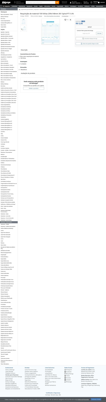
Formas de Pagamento (87, 367)
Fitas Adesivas (4, 169)
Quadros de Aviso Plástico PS (7, 333)
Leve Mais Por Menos (51, 375)
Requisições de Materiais (52, 9)
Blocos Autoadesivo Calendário (7, 67)
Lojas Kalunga (9, 371)
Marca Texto (3, 25)
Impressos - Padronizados (6, 222)
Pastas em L (3, 271)
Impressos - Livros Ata (5, 216)
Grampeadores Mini (5, 191)
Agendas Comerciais (5, 34)
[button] (23, 21)
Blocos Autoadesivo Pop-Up (7, 75)
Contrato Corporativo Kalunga (13, 376)
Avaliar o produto (33, 88)
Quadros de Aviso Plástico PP (7, 331)
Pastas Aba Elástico (5, 265)
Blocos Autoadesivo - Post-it (7, 14)
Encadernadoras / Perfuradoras (7, 158)
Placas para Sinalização (6, 287)
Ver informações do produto (52, 16)
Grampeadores (4, 187)
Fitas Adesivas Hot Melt (6, 173)
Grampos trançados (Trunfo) (7, 200)
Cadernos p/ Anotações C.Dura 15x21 (9, 96)
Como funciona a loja (30, 370)
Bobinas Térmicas (4, 16)
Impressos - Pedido (5, 224)
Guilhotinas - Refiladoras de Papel (8, 204)
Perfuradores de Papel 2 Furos (7, 281)
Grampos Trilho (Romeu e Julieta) (8, 202)
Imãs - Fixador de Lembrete (7, 206)
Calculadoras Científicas (6, 106)
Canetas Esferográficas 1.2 (6, 127)
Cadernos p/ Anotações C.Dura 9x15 (8, 98)
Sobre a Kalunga (9, 370)
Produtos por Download (31, 383)
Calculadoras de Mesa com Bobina (8, 113)
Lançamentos (48, 373)
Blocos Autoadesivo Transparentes (8, 77)
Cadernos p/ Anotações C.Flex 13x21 (8, 100)
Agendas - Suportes (5, 32)
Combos (47, 380)
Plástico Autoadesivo (5, 296)
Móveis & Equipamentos (6, 252)
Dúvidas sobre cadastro (31, 371)
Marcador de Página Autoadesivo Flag (8, 247)
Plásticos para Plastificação (6, 298)
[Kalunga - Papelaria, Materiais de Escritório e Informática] (6, 2)
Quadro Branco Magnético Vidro (8, 319)
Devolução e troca (30, 378)
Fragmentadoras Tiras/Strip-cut (7, 185)
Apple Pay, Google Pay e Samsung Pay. (90, 385)
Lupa (2, 241)
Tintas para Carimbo (5, 358)
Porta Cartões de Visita (6, 302)
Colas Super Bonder (5, 142)
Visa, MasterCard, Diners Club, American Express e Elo (88, 371)
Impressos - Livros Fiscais (6, 220)
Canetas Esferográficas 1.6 (6, 129)
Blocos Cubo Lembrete (6, 79)
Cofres (2, 135)
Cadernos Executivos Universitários (8, 92)
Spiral (40, 16)
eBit (60, 395)
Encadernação (4, 156)
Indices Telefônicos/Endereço (7, 228)
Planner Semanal (4, 294)
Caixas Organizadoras (5, 20)
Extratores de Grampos (6, 164)
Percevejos (3, 277)
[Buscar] (57, 2)
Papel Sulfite (3, 27)
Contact (2, 146)
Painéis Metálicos (4, 256)
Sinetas (2, 348)
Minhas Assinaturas (50, 385)
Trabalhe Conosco (10, 373)
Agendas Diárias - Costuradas (7, 38)
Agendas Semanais (5, 50)
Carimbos (3, 131)
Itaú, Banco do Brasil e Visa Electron (89, 380)
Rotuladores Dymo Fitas (6, 346)
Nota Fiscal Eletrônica (30, 382)
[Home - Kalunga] (19, 9)
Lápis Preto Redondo (5, 232)
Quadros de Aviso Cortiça (6, 329)
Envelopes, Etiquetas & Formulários (8, 160)
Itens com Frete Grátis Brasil (52, 378)
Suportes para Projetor (6, 352)
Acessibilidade (49, 370)
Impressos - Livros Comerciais (7, 218)
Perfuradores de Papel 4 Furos (7, 283)
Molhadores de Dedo (5, 250)
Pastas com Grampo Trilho (6, 269)
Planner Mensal (4, 292)
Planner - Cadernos (5, 290)
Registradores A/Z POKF (6, 339)
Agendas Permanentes (6, 44)
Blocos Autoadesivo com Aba (7, 69)
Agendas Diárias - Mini (5, 42)
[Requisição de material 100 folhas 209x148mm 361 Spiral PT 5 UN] (23, 21)
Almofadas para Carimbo (6, 54)
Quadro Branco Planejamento (7, 321)
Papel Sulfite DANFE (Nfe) (6, 263)
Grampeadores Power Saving (7, 194)
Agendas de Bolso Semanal (6, 36)
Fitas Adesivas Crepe (5, 171)
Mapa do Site (9, 380)
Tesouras (3, 356)
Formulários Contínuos (6, 181)
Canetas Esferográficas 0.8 (6, 123)
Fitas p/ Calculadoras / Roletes (7, 177)
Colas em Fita (3, 140)
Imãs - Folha (3, 208)
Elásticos (2, 154)
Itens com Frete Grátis (51, 376)
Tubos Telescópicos (5, 364)
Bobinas (2, 82)
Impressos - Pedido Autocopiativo (8, 226)
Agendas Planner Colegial (6, 48)
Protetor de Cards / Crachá (6, 308)
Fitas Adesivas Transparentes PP (7, 175)
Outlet (47, 383)
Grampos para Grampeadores (7, 198)
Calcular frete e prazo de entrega (85, 30)
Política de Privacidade (31, 385)
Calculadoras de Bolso (5, 108)
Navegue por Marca (50, 382)
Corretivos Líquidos (5, 148)
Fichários (3, 167)
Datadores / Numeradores (6, 152)
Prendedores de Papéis (6, 306)
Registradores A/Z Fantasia (6, 337)
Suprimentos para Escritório (27, 9)
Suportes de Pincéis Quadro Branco (8, 350)
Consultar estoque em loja (90, 38)
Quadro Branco (4, 315)
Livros (2, 238)
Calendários (3, 117)
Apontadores (3, 59)
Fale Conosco (9, 378)
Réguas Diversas (4, 341)
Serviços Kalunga (10, 382)
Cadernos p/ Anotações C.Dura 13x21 (9, 94)
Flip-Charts (3, 179)
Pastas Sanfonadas (5, 273)
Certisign (47, 395)
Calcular (99, 33)
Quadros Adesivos (5, 325)
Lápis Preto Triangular (5, 236)
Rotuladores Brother (5, 344)
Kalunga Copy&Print (10, 383)
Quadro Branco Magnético (6, 317)
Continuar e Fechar (96, 399)
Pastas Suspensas (4, 275)
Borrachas (3, 18)
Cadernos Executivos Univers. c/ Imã (8, 90)
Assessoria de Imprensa (11, 387)
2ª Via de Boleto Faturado (32, 387)
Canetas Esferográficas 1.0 (6, 22)
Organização (3, 254)
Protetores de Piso (5, 310)
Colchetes (3, 144)
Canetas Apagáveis (5, 119)
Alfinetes (3, 52)
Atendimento (64, 3)
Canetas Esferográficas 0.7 (6, 121)
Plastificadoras (4, 300)
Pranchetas (3, 304)
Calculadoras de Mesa (5, 110)
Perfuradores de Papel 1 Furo (7, 279)
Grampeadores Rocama (6, 196)
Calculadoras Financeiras (6, 115)
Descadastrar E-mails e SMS (32, 389)
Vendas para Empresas (11, 375)
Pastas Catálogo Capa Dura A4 (7, 267)
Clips (2, 133)
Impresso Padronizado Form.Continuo (6, 211)
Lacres (2, 230)
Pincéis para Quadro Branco (7, 285)
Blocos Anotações (4, 63)
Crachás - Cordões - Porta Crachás (8, 150)
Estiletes (2, 162)
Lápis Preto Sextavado (5, 234)
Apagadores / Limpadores (6, 57)
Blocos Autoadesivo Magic (6, 73)
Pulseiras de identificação (6, 312)
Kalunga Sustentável (11, 385)
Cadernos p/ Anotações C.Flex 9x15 (8, 102)
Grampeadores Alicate (5, 189)
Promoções (48, 371)
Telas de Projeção (4, 354)
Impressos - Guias (4, 214)
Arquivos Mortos (4, 61)
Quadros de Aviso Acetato (6, 327)
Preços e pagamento (30, 373)
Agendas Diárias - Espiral (6, 40)
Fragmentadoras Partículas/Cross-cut (9, 183)
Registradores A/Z (4, 335)
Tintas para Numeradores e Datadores (6, 361)
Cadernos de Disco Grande (6, 88)
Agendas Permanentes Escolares (8, 46)
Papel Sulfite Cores (5, 261)
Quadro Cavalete (4, 323)
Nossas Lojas (64, 1)
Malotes (2, 243)
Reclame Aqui (54, 395)
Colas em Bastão (4, 138)
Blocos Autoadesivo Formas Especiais (9, 71)
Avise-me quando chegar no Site (90, 43)
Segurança (28, 380)
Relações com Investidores (12, 389)
